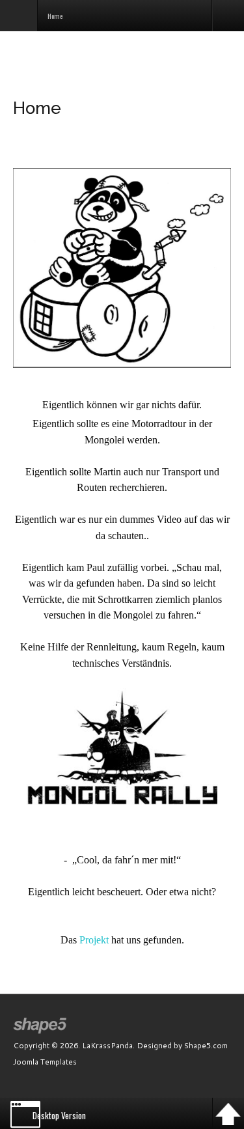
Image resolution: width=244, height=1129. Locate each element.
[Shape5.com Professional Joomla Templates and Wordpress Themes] (40, 1026)
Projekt (94, 939)
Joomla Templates (45, 1061)
